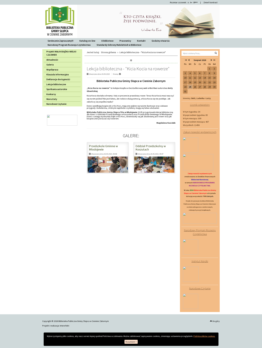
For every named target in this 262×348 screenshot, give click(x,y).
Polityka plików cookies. (204, 336)
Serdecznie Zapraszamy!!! (60, 40)
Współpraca (52, 69)
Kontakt (141, 40)
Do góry (216, 321)
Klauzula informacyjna (57, 74)
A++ (195, 2)
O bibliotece (107, 40)
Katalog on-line (87, 40)
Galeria (50, 64)
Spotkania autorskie (56, 89)
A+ (191, 2)
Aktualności (52, 59)
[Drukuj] (121, 74)
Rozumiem (131, 341)
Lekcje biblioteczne (56, 84)
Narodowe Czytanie (56, 103)
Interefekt (64, 325)
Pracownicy (125, 40)
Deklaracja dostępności (58, 79)
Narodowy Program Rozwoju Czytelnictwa (69, 44)
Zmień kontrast (210, 2)
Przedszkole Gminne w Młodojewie (103, 147)
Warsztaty (51, 99)
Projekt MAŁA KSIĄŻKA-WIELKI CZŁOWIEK (61, 53)
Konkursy (51, 94)
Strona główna (108, 52)
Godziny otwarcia (161, 40)
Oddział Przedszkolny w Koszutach (151, 147)
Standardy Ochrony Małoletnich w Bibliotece (119, 44)
